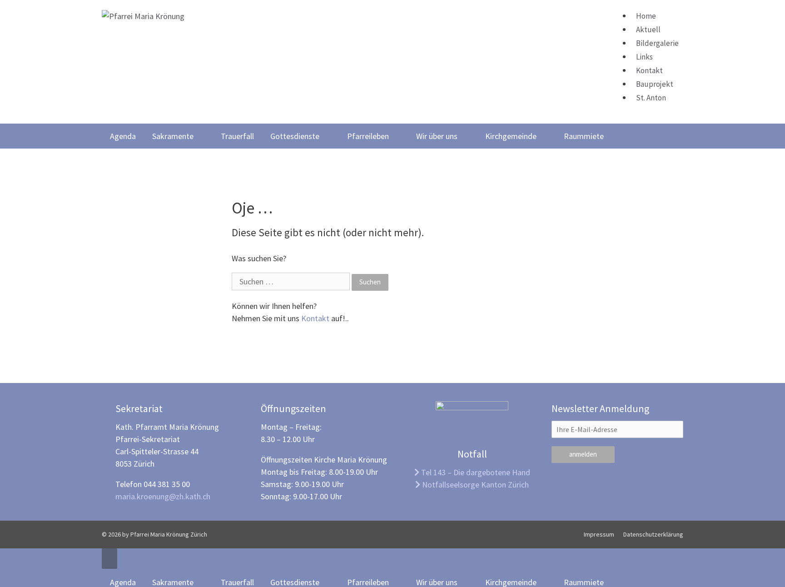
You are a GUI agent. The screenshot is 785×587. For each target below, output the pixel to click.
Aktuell (648, 30)
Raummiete (584, 136)
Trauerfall (237, 136)
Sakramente (173, 136)
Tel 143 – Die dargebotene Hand (474, 472)
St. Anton (651, 98)
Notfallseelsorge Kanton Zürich (474, 484)
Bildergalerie (657, 43)
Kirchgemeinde (511, 136)
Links (644, 57)
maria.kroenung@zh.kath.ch (162, 496)
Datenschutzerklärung (653, 534)
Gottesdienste (294, 136)
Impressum (599, 534)
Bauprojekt (654, 84)
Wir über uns (436, 136)
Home (646, 16)
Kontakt (649, 70)
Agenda (123, 136)
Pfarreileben (368, 136)
